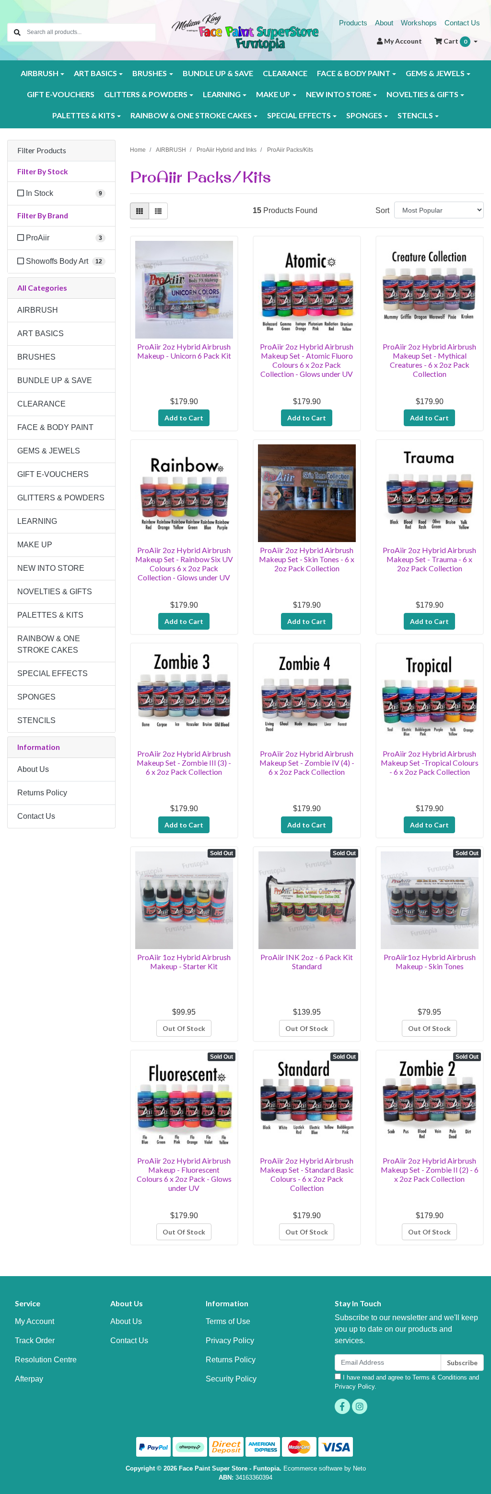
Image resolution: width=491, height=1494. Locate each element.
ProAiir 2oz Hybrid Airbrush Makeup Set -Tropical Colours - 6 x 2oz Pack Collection (430, 762)
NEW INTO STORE (50, 568)
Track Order (35, 1340)
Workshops (419, 23)
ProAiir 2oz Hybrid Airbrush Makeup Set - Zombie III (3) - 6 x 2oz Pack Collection (184, 762)
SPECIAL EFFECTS (52, 673)
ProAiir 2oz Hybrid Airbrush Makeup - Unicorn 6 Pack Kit (184, 351)
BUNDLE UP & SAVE (218, 73)
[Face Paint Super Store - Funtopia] (245, 31)
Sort (382, 210)
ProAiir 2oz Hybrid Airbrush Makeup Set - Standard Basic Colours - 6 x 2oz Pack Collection (306, 1174)
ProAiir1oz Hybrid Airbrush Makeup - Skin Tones (430, 961)
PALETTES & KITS (50, 615)
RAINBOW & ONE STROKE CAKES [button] (191, 115)
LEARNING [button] (222, 94)
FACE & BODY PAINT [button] (353, 73)
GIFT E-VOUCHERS (60, 94)
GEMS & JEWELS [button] (435, 73)
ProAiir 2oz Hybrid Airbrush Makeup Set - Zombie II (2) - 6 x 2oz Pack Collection (430, 1169)
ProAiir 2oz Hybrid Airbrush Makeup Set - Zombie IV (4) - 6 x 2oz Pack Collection (306, 762)
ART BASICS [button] (95, 73)
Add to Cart (183, 418)
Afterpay (29, 1379)
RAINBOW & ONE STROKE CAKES (48, 644)
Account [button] (403, 41)
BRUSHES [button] (149, 73)
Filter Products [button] (41, 150)
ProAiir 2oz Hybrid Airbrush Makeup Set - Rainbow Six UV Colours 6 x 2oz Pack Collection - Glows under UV (184, 563)
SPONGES (36, 697)
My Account (34, 1321)
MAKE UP (34, 545)
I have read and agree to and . (407, 1382)
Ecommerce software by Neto (324, 1468)
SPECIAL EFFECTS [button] (299, 115)
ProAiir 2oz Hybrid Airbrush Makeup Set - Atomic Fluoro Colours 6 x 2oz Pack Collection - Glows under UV (306, 360)
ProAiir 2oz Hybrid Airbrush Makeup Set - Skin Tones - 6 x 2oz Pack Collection (306, 559)
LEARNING (37, 521)
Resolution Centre (46, 1360)
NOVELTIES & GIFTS (54, 592)
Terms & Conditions (439, 1377)
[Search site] (17, 32)
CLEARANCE (285, 73)
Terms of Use (228, 1321)
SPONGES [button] (364, 115)
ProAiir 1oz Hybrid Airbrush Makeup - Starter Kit (184, 961)
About (384, 23)
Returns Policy (42, 793)
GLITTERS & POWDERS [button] (145, 94)
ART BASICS (40, 333)
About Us (33, 769)
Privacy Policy (230, 1340)
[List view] (158, 211)
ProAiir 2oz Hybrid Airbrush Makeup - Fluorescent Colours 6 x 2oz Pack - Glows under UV (184, 1174)
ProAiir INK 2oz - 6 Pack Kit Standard (306, 961)
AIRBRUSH (37, 310)
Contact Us (462, 23)
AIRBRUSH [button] (39, 73)
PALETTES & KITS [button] (83, 115)
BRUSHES (36, 357)
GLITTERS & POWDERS (61, 498)
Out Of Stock (184, 1028)
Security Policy (231, 1379)
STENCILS (36, 720)
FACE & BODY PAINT (55, 427)
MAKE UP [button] (273, 94)
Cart (454, 41)
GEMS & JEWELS (48, 451)
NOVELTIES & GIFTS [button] (422, 94)
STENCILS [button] (415, 115)
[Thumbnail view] (139, 211)
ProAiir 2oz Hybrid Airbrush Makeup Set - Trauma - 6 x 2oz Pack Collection (429, 559)
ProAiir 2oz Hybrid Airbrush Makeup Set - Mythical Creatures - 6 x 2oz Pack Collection (429, 360)
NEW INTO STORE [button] (338, 94)
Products (353, 23)
